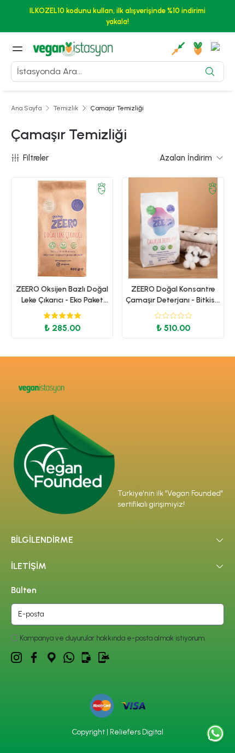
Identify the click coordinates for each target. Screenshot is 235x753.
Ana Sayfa (26, 108)
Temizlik (66, 108)
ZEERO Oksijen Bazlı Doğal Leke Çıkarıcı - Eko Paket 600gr (62, 295)
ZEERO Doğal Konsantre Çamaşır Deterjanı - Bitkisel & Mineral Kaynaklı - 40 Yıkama (173, 295)
